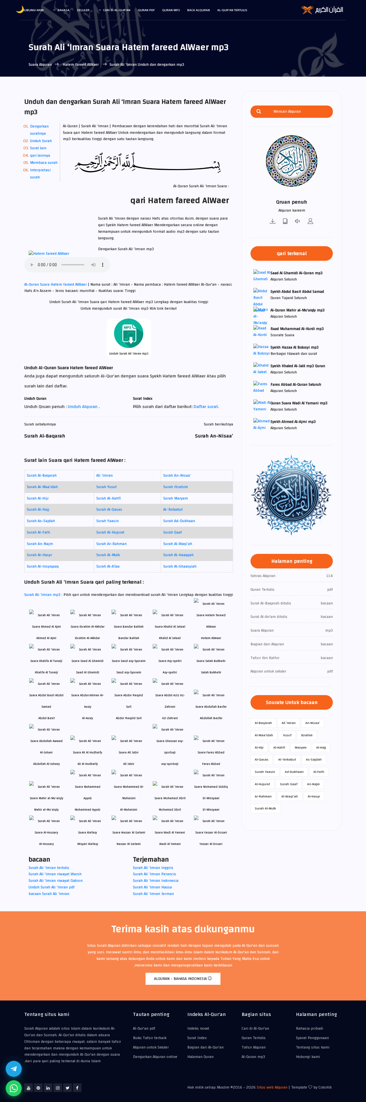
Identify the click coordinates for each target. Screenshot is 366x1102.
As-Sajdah (314, 759)
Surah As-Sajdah (41, 521)
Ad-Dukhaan (294, 772)
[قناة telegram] (14, 1069)
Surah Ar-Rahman (111, 544)
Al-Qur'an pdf (144, 1028)
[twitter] (67, 1087)
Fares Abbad (211, 764)
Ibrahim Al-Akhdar (87, 638)
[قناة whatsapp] (14, 1088)
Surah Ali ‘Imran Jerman (153, 894)
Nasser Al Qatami (129, 844)
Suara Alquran (40, 64)
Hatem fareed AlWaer (80, 64)
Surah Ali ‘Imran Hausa (152, 887)
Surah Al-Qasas (109, 509)
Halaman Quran (200, 1057)
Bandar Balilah (128, 638)
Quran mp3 (171, 10)
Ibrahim (307, 735)
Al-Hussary (46, 844)
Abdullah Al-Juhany (46, 764)
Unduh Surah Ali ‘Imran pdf (52, 887)
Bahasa (63, 10)
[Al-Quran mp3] (273, 222)
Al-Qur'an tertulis (232, 10)
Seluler (83, 10)
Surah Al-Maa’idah (42, 487)
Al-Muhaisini (128, 810)
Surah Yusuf (106, 487)
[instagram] (57, 1087)
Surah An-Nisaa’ (177, 475)
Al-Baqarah (263, 723)
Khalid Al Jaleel (170, 638)
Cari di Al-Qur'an (116, 10)
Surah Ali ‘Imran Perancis (154, 874)
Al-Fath (318, 772)
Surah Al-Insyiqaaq (43, 566)
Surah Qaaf (172, 532)
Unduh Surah (41, 141)
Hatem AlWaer (211, 638)
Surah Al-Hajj (38, 509)
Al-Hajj (321, 747)
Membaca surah (43, 162)
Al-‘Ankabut (173, 509)
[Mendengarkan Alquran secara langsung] (298, 222)
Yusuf (287, 735)
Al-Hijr (259, 747)
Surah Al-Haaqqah (178, 555)
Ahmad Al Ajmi (46, 638)
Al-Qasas (261, 759)
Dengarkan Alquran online (155, 1057)
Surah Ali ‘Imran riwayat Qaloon (56, 880)
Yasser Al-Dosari (211, 844)
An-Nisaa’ (312, 723)
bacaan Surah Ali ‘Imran (49, 894)
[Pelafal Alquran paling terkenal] (310, 222)
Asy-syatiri (170, 672)
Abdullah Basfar (211, 718)
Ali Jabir (128, 764)
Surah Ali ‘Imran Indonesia (155, 880)
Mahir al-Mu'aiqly (46, 810)
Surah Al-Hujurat (110, 532)
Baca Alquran (198, 10)
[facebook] (77, 1087)
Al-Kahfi (279, 747)
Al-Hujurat (262, 784)
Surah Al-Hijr (38, 498)
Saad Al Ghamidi (87, 672)
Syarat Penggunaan (312, 1038)
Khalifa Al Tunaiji (46, 672)
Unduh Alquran (83, 406)
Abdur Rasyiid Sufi (129, 718)
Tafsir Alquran (254, 1047)
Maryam (301, 747)
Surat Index (197, 1038)
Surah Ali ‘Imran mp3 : (43, 594)
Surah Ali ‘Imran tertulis (49, 868)
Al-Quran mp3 (253, 1057)
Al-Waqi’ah (289, 796)
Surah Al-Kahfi (108, 498)
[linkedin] (48, 1087)
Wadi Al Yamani (170, 844)
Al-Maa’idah (264, 735)
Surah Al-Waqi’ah (177, 544)
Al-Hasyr (314, 796)
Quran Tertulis (254, 1038)
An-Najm (313, 784)
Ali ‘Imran (104, 475)
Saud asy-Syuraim (128, 672)
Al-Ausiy (87, 718)
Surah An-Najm (40, 544)
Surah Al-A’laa (108, 566)
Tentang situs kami (312, 1047)
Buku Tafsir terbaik (149, 1038)
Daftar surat (206, 406)
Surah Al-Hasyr (39, 555)
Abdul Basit (46, 718)
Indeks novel (198, 1028)
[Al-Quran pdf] (285, 222)
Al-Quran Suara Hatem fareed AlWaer (56, 284)
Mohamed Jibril (170, 810)
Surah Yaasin (107, 521)
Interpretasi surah (40, 173)
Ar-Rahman (263, 796)
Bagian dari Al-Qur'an (205, 1047)
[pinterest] (38, 1087)
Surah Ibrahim (175, 487)
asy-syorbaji (169, 764)
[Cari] (258, 112)
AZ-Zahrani (170, 718)
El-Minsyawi (211, 810)
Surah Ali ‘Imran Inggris (153, 868)
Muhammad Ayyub (87, 810)
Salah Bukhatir (211, 672)
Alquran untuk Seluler (151, 1047)
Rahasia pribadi (309, 1028)
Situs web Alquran (272, 1087)
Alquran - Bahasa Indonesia (181, 978)
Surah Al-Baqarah (42, 475)
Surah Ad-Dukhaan (179, 521)
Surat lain (38, 148)
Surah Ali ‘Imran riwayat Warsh (55, 874)
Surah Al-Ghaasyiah (179, 566)
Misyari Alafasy (87, 844)
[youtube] (28, 1087)
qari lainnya (40, 155)
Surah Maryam (175, 498)
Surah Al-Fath (38, 532)
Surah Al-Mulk (108, 555)
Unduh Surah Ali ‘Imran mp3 (128, 354)
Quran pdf (146, 10)
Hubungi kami (33, 10)
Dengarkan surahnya (39, 130)
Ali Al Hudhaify (87, 764)
